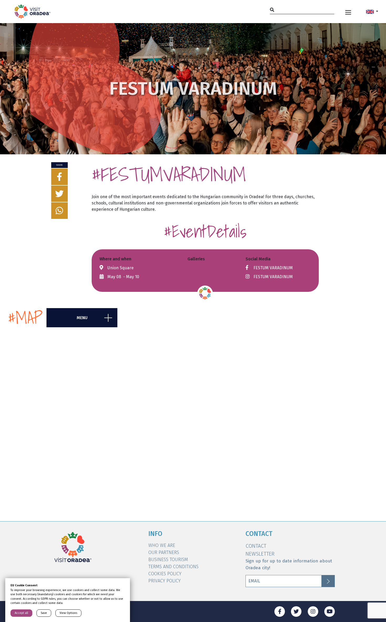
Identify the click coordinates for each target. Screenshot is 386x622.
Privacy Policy (164, 581)
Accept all (21, 613)
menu (82, 317)
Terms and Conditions (173, 567)
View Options (68, 613)
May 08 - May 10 (123, 276)
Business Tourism (168, 559)
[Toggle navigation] (348, 11)
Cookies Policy (164, 574)
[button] (372, 11)
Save (44, 613)
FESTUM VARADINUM (273, 267)
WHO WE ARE (161, 545)
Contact (256, 546)
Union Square (120, 267)
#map (25, 317)
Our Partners (163, 552)
